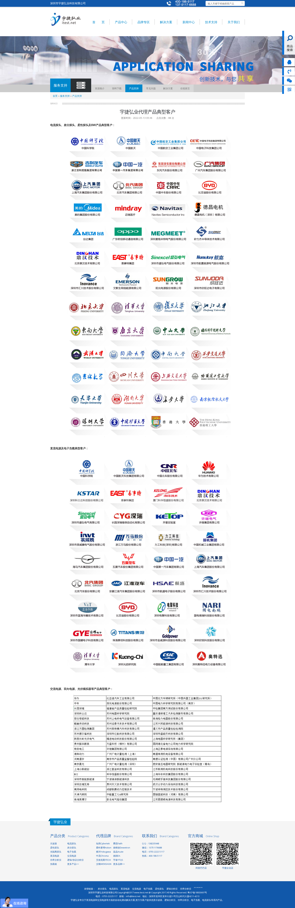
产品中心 (121, 22)
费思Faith (117, 843)
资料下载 (117, 88)
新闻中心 (188, 22)
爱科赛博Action (103, 847)
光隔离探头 (55, 851)
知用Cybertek (103, 843)
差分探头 (71, 847)
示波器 (53, 843)
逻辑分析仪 (172, 888)
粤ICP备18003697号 (197, 892)
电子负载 (71, 851)
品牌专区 (143, 22)
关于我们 (234, 22)
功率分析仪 (55, 859)
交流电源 (71, 855)
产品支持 (134, 88)
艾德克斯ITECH (103, 859)
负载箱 (53, 864)
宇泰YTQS (118, 859)
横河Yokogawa (103, 851)
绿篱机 (197, 889)
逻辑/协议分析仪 (75, 859)
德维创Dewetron (121, 847)
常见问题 (151, 88)
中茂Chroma (102, 855)
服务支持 (65, 95)
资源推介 (99, 88)
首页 (55, 95)
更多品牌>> (119, 864)
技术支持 (211, 22)
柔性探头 (54, 847)
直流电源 (54, 855)
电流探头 (71, 843)
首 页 (98, 22)
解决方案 (166, 22)
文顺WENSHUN (103, 864)
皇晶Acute (118, 851)
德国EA (116, 855)
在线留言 (185, 88)
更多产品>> (73, 864)
